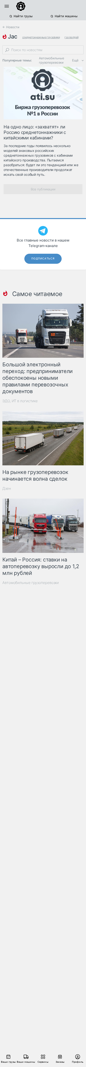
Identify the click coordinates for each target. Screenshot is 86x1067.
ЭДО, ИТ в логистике (20, 401)
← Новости (10, 27)
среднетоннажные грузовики (41, 37)
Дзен (6, 488)
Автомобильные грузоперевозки (51, 60)
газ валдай (71, 37)
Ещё (75, 60)
